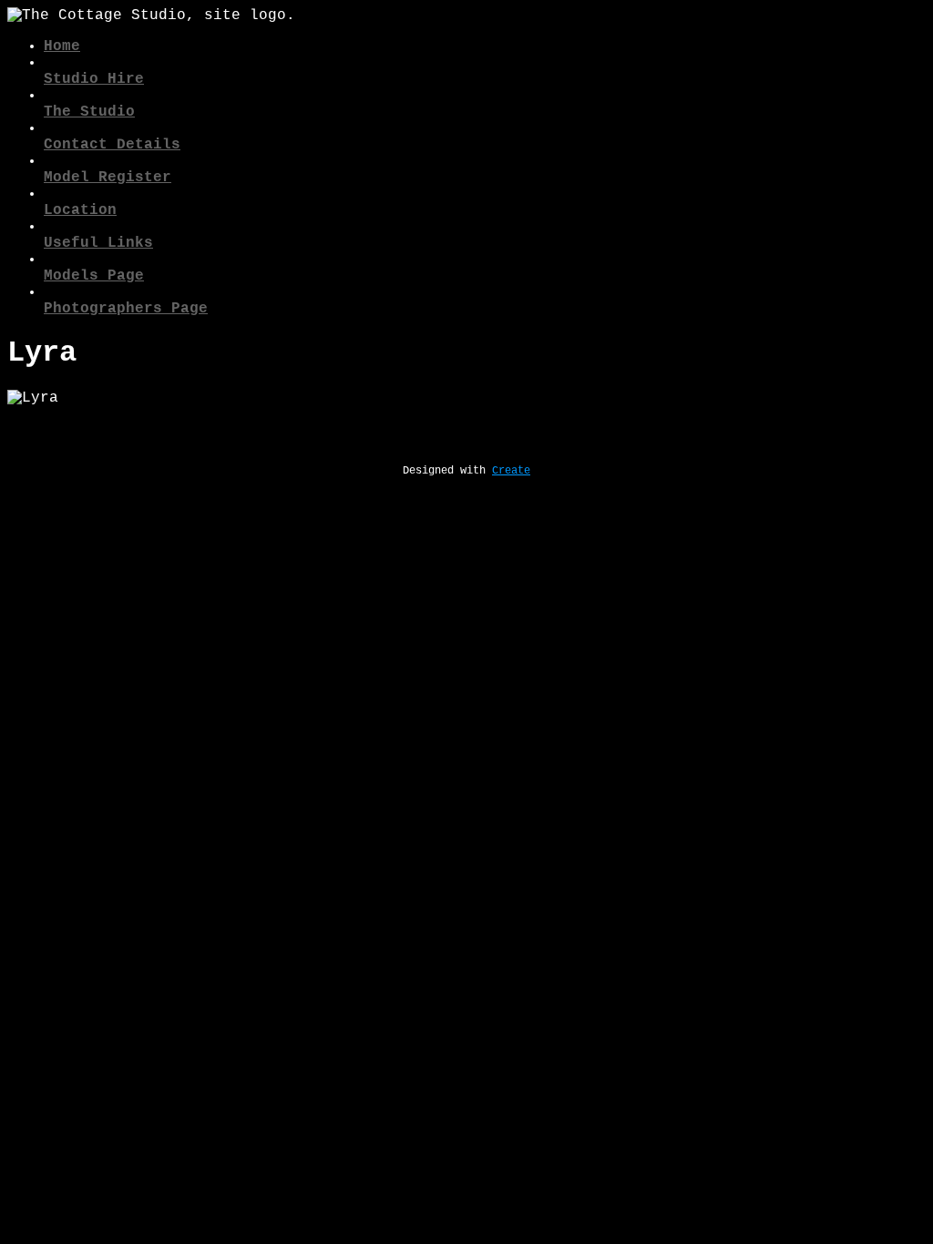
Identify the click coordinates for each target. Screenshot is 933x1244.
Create (511, 470)
